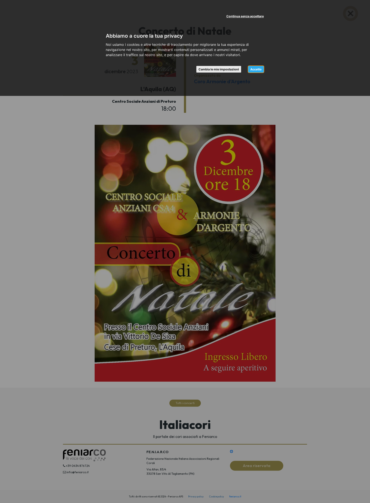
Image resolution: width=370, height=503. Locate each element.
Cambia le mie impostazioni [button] (218, 69)
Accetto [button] (256, 69)
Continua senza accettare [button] (245, 16)
